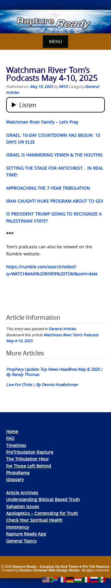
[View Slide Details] (55, 22)
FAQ (10, 438)
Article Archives (22, 492)
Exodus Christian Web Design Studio (49, 570)
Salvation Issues (22, 506)
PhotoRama (18, 473)
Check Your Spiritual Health (34, 520)
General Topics (21, 541)
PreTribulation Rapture (29, 452)
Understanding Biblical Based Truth (43, 499)
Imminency (17, 527)
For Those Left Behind (28, 466)
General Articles (62, 328)
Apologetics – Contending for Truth (42, 513)
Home (12, 431)
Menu (55, 41)
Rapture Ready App (26, 534)
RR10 (63, 86)
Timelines (16, 445)
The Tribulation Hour (27, 459)
